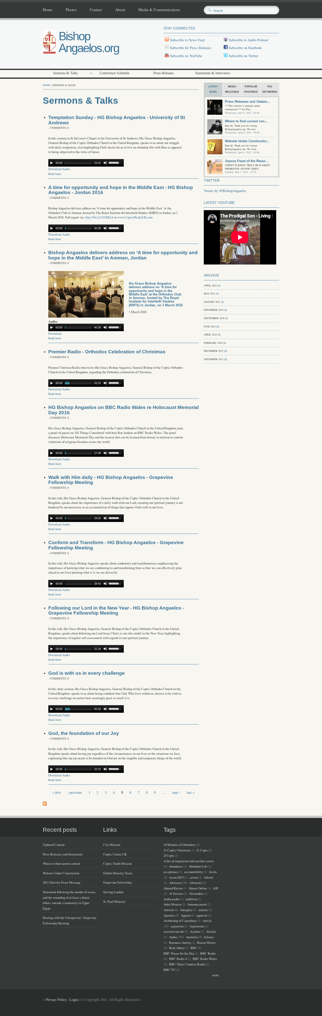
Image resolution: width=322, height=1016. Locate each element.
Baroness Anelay (180, 942)
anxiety (203, 910)
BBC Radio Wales (205, 958)
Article (207, 920)
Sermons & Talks (65, 73)
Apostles (169, 915)
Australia (192, 937)
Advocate (195, 882)
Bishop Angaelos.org (89, 42)
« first (56, 792)
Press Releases (163, 73)
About (120, 10)
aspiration (177, 926)
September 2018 (214, 318)
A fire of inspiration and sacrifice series (189, 861)
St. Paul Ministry (114, 901)
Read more (54, 174)
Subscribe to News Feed (187, 39)
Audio (173, 937)
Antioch (169, 910)
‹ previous (74, 792)
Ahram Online (197, 888)
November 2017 (213, 359)
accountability (193, 872)
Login (73, 999)
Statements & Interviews (212, 73)
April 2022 (210, 285)
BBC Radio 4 (178, 958)
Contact (96, 10)
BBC (193, 948)
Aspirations (196, 926)
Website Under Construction (61, 873)
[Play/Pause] (52, 163)
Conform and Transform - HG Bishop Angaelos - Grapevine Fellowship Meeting (116, 545)
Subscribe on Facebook (245, 47)
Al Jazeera (176, 893)
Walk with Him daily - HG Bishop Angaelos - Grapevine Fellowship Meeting (110, 480)
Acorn (213, 872)
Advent (208, 877)
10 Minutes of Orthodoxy (179, 844)
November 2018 (213, 310)
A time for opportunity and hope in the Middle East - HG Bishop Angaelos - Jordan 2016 (120, 190)
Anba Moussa (172, 904)
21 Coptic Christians (177, 850)
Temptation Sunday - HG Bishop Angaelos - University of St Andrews (116, 120)
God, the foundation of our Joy (83, 733)
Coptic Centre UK (115, 854)
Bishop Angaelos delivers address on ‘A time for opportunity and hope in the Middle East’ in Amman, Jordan (123, 255)
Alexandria (196, 893)
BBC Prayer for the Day (179, 953)
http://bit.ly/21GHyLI (99, 217)
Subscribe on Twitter (243, 55)
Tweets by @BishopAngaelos (225, 190)
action (194, 877)
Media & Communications (159, 10)
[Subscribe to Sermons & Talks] (45, 804)
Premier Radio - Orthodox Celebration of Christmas (107, 351)
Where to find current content (61, 863)
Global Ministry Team (117, 873)
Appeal (185, 915)
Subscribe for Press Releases (190, 47)
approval (201, 915)
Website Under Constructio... (247, 141)
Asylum (195, 931)
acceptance (171, 872)
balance (209, 937)
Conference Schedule (115, 73)
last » (190, 792)
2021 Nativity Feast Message (61, 882)
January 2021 (212, 302)
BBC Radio (208, 953)
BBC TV (169, 969)
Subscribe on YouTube (186, 55)
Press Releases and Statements (63, 854)
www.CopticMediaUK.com (135, 217)
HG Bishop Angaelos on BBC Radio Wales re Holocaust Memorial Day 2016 (123, 410)
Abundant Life (198, 866)
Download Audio (59, 169)
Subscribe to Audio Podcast (248, 39)
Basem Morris (206, 942)
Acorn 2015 (176, 877)
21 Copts (202, 850)
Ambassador (171, 899)
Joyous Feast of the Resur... (246, 161)
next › (176, 792)
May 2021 (209, 293)
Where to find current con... (246, 121)
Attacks (211, 931)
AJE (215, 888)
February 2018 (213, 343)
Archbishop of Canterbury (180, 920)
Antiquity (186, 910)
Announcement (197, 904)
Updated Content (54, 844)
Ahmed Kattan (173, 888)
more (215, 975)
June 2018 (210, 326)
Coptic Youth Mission (117, 863)
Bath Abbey (176, 948)
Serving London (113, 892)
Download (54, 333)
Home (47, 10)
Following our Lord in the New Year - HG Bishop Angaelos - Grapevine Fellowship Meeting (116, 610)
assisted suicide (174, 931)
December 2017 (213, 351)
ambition (191, 899)
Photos (71, 10)
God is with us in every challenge (86, 673)
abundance (176, 866)
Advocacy (175, 882)
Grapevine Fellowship (117, 882)
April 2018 (210, 334)
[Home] (49, 52)
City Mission (111, 844)
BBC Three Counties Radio (187, 964)
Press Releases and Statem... (247, 101)
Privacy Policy (56, 999)
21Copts (169, 855)
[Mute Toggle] (105, 163)
